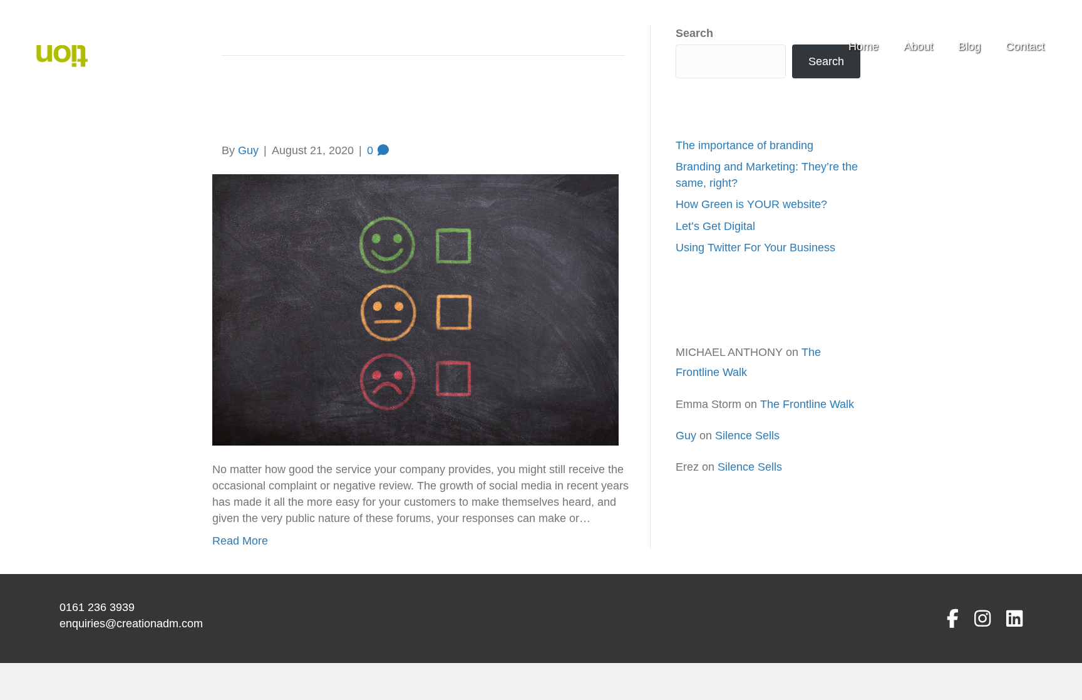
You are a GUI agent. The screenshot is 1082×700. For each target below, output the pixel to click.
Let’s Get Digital (715, 226)
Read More (240, 541)
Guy (686, 435)
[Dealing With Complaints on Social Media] (415, 309)
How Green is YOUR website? (751, 204)
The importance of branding (744, 145)
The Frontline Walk (807, 404)
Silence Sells (747, 435)
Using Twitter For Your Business (755, 247)
